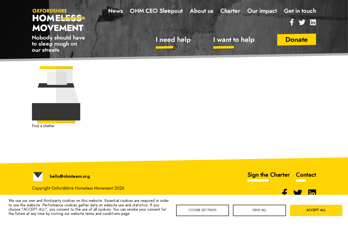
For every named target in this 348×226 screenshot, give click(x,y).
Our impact (262, 11)
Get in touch (300, 11)
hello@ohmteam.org (70, 176)
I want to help (234, 40)
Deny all (259, 210)
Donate (297, 40)
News (115, 11)
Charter (230, 11)
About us (201, 11)
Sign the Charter (268, 175)
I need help (173, 40)
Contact (306, 175)
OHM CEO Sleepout (156, 11)
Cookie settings (202, 210)
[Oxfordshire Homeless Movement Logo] (59, 19)
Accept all (316, 210)
